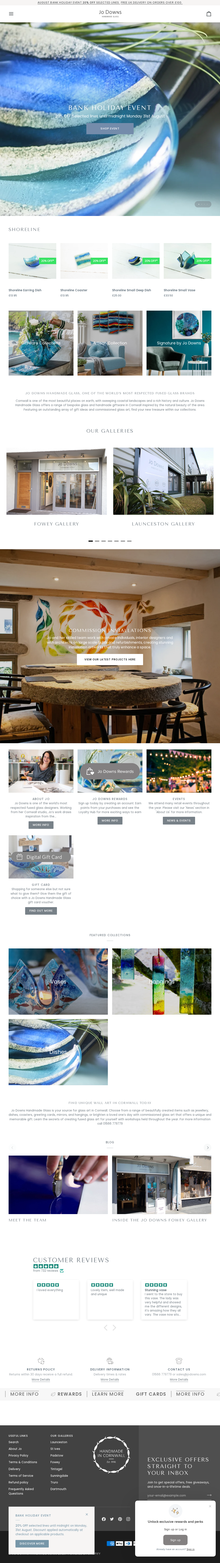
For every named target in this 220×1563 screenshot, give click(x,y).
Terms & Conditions (23, 1462)
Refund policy (18, 1482)
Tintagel (56, 1469)
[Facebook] (104, 1519)
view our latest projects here (110, 659)
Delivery (14, 1469)
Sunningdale (59, 1476)
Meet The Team (28, 1220)
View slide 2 (201, 204)
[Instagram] (128, 1519)
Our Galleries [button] (61, 1436)
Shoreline (24, 229)
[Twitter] (112, 1519)
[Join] (207, 1495)
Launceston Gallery (163, 524)
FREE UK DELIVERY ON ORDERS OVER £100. (152, 2)
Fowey (55, 1462)
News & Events (179, 820)
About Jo (15, 1449)
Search (14, 1442)
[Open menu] (15, 13)
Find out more (41, 911)
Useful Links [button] (18, 1436)
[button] (107, 1328)
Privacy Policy (18, 1456)
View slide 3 (204, 204)
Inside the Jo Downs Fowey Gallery (159, 1220)
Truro (54, 1482)
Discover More (32, 1543)
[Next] (208, 493)
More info (122, 1394)
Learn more (40, 1394)
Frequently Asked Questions (21, 1491)
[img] (112, 1266)
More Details (41, 1380)
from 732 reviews (45, 1271)
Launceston (58, 1442)
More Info (41, 825)
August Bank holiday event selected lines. (79, 2)
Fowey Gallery (56, 524)
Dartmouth (58, 1489)
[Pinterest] (120, 1519)
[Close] (89, 1512)
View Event (110, 128)
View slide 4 (207, 204)
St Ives (55, 1449)
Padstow (56, 1456)
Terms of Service (21, 1476)
